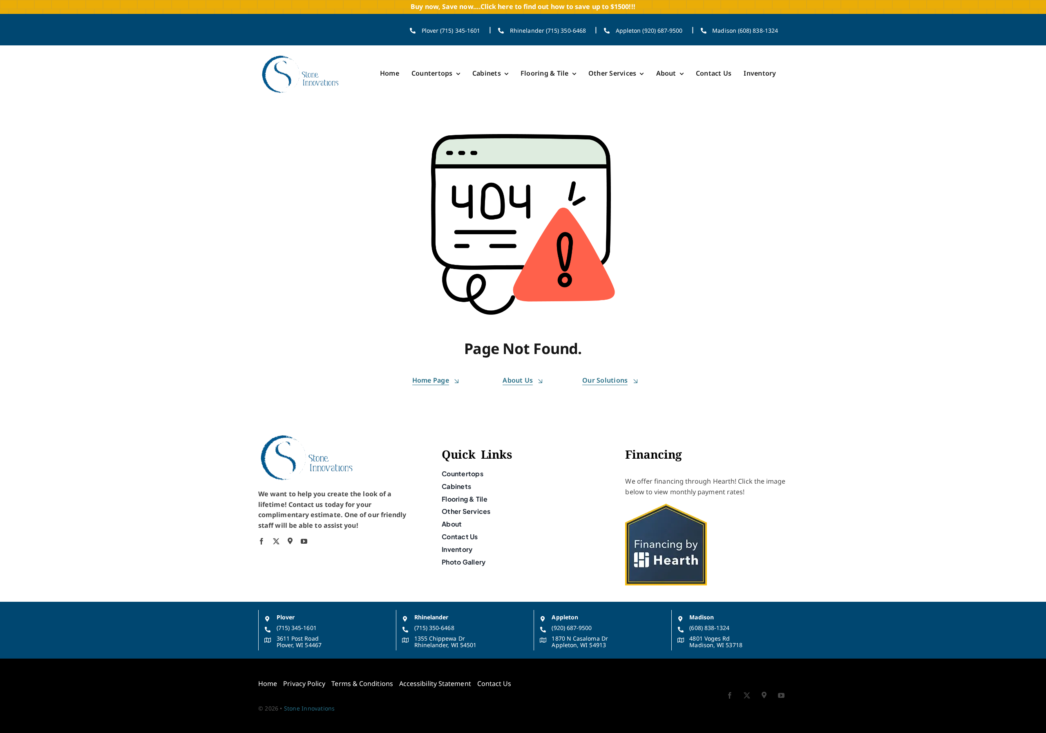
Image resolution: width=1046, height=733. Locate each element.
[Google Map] (290, 541)
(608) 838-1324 (709, 628)
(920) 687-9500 (572, 628)
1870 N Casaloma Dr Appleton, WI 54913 (580, 641)
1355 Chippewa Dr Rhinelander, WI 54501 (445, 641)
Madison (701, 617)
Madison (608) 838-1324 (745, 30)
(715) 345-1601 (297, 628)
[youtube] (304, 541)
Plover (286, 617)
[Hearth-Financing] (666, 506)
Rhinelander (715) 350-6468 (548, 30)
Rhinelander (431, 617)
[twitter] (276, 541)
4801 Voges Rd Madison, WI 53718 (715, 641)
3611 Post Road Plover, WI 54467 (299, 641)
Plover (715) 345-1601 (451, 30)
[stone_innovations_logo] (301, 55)
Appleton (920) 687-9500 (649, 30)
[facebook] (261, 541)
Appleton (565, 617)
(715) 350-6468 (434, 628)
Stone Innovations (309, 708)
